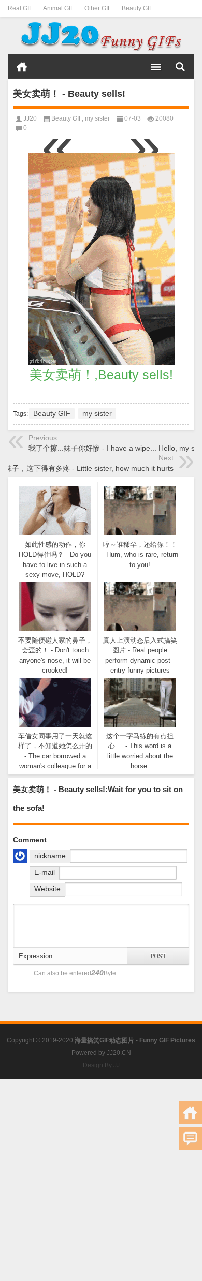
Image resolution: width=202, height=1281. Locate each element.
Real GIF (20, 8)
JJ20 (30, 118)
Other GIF (97, 8)
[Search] (180, 66)
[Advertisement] (101, 1180)
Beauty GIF (137, 8)
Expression (35, 956)
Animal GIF (58, 8)
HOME (22, 66)
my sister (97, 118)
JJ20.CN (119, 1052)
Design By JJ (101, 1065)
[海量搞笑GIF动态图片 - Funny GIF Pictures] (101, 35)
